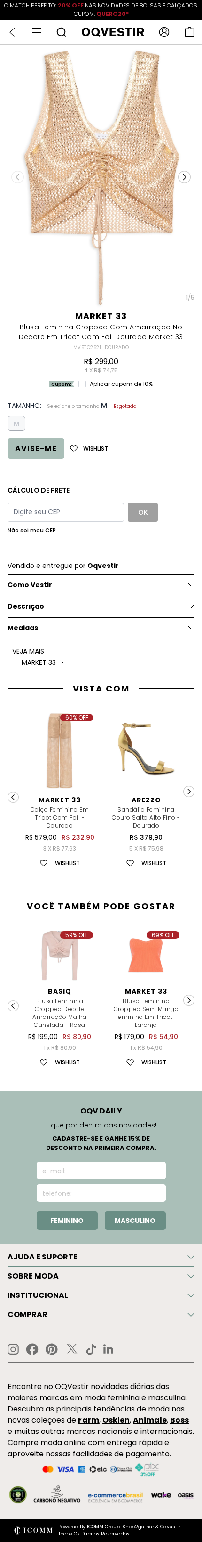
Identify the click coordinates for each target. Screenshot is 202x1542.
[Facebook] (32, 1349)
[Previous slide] (13, 797)
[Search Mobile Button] (61, 32)
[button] (184, 177)
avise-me (36, 448)
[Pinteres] (52, 1349)
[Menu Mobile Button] (36, 32)
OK (143, 512)
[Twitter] (72, 1349)
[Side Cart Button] (189, 32)
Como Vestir (30, 584)
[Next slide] (188, 791)
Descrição (26, 606)
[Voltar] (12, 32)
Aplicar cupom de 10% (121, 384)
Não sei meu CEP (32, 530)
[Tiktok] (91, 1349)
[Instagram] (13, 1349)
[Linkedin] (108, 1349)
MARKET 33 (101, 316)
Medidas (23, 628)
